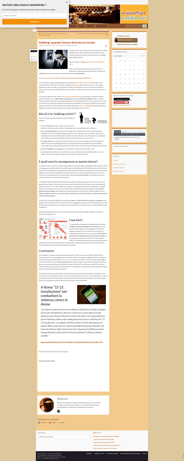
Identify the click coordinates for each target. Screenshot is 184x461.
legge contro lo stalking (82, 106)
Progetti (72, 26)
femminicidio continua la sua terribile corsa (77, 78)
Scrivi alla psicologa (112, 453)
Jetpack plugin (118, 137)
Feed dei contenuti (119, 164)
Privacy (144, 453)
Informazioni (101, 26)
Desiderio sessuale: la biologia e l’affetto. (106, 436)
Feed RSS (98, 432)
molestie (75, 101)
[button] (34, 5)
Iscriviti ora (34, 21)
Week (127, 134)
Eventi (81, 26)
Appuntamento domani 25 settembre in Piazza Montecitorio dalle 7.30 (72, 342)
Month (133, 134)
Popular (117, 132)
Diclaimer (89, 453)
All (137, 134)
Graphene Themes (53, 458)
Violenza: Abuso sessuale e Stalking (56, 45)
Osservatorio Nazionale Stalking (71, 96)
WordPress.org (118, 171)
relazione (77, 85)
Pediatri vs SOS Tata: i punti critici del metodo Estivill (92, 33)
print (34, 59)
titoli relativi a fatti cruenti (84, 83)
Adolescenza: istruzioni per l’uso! (104, 442)
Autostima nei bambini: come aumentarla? (106, 445)
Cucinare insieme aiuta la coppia (103, 439)
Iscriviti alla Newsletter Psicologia (130, 453)
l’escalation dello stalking (51, 78)
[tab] (43, 423)
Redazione (43, 45)
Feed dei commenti (119, 167)
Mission (90, 26)
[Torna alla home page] (92, 14)
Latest (124, 132)
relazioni (53, 186)
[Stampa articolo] (106, 46)
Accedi (116, 160)
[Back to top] (179, 456)
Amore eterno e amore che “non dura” (105, 448)
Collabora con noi (99, 453)
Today (122, 134)
